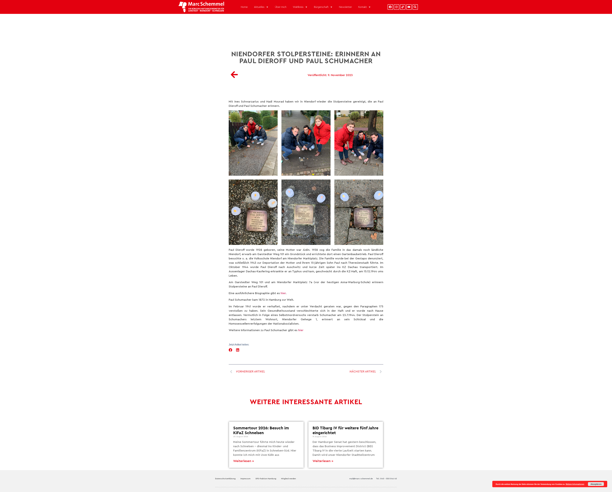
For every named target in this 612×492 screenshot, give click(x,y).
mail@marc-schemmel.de (361, 479)
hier (283, 293)
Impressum (245, 479)
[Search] (415, 7)
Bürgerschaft (321, 7)
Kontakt (362, 7)
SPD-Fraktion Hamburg (265, 479)
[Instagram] (396, 7)
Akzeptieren (595, 484)
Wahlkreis (298, 7)
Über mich (280, 7)
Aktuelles (259, 7)
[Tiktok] (402, 7)
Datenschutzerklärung (225, 479)
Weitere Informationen (575, 484)
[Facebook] (390, 7)
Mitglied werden (288, 479)
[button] (230, 350)
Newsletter (345, 7)
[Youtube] (409, 7)
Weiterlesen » (243, 461)
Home (244, 7)
